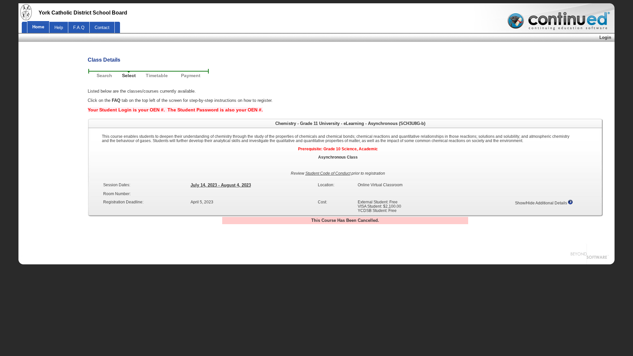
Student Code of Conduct (327, 173)
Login (605, 37)
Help (58, 27)
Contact (102, 27)
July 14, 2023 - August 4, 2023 (221, 185)
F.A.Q (78, 27)
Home (38, 26)
